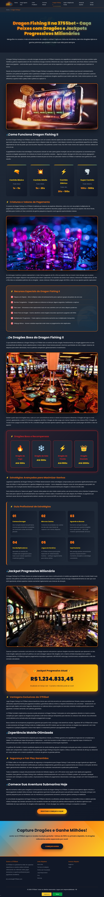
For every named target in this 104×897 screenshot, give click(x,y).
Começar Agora (52, 846)
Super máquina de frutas (69, 3)
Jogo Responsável (42, 872)
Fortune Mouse (44, 3)
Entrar (57, 894)
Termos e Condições (43, 867)
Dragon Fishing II (56, 3)
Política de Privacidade (43, 870)
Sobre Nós (40, 864)
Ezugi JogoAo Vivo (23, 3)
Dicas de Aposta (81, 3)
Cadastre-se (47, 894)
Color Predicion (34, 3)
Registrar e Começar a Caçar (52, 811)
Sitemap (39, 878)
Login (69, 867)
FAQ (38, 875)
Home (16, 2)
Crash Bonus (91, 3)
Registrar (71, 864)
